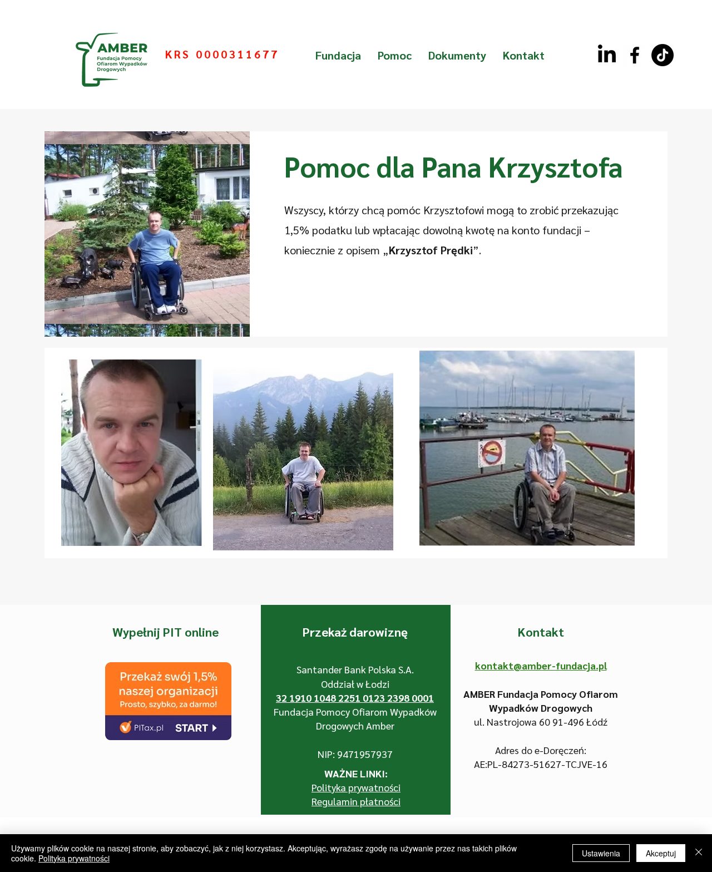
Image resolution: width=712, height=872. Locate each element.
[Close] (698, 853)
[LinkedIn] (607, 55)
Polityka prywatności (74, 858)
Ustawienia (601, 853)
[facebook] (635, 55)
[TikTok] (662, 55)
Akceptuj (661, 853)
